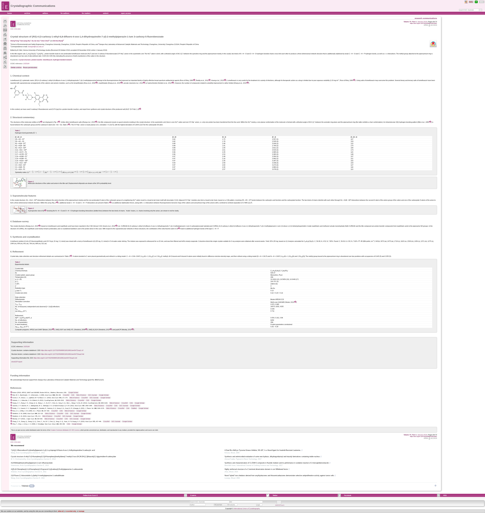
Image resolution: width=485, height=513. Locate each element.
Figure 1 (31, 181)
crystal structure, (20, 200)
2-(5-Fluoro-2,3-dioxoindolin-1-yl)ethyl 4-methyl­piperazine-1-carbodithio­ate (37, 475)
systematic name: (28, 80)
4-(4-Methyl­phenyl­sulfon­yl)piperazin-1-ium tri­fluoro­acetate (32, 463)
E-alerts (193, 495)
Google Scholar (73, 392)
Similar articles (16, 67)
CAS (72, 395)
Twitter (275, 495)
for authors (65, 13)
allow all (61, 511)
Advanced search (279, 505)
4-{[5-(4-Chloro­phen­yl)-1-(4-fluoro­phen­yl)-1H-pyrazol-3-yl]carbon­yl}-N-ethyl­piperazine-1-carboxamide (47, 469)
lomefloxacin (47, 60)
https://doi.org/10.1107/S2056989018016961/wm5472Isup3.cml (55, 358)
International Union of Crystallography (247, 508)
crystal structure (25, 60)
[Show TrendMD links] (435, 486)
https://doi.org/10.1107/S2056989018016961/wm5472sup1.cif (62, 350)
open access (126, 13)
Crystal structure (19, 36)
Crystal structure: (17, 350)
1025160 (26, 63)
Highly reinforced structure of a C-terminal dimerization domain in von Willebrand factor (256, 469)
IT (476, 2)
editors (45, 13)
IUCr (471, 2)
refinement (42, 256)
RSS (445, 495)
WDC (482, 2)
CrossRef (66, 395)
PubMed (134, 408)
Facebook (347, 495)
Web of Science (81, 395)
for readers (86, 13)
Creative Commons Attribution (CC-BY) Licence (65, 430)
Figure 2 (31, 208)
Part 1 (414, 22)
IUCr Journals (92, 395)
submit (106, 13)
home (9, 13)
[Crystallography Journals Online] (466, 2)
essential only (71, 511)
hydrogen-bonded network (62, 60)
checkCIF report (16, 362)
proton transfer (36, 60)
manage (81, 511)
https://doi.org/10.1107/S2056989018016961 (423, 23)
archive (27, 13)
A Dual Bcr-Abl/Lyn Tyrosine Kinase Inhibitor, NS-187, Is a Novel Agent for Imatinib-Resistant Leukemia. (263, 450)
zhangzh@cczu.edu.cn (36, 47)
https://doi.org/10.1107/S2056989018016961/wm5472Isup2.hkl (62, 354)
